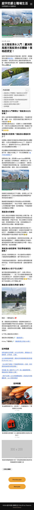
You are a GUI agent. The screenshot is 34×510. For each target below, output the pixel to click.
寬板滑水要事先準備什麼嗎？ (12, 104)
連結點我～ (20, 338)
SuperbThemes (17, 507)
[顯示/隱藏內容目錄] (26, 90)
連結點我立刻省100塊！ (23, 341)
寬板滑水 (10, 58)
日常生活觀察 (7, 469)
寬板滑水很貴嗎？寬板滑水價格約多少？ (15, 95)
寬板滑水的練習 (8, 97)
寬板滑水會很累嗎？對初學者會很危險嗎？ (16, 99)
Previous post (17, 479)
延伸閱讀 (6, 106)
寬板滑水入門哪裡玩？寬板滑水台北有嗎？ (16, 93)
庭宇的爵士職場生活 (15, 3)
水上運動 (6, 65)
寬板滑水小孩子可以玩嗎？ (11, 102)
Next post (17, 486)
